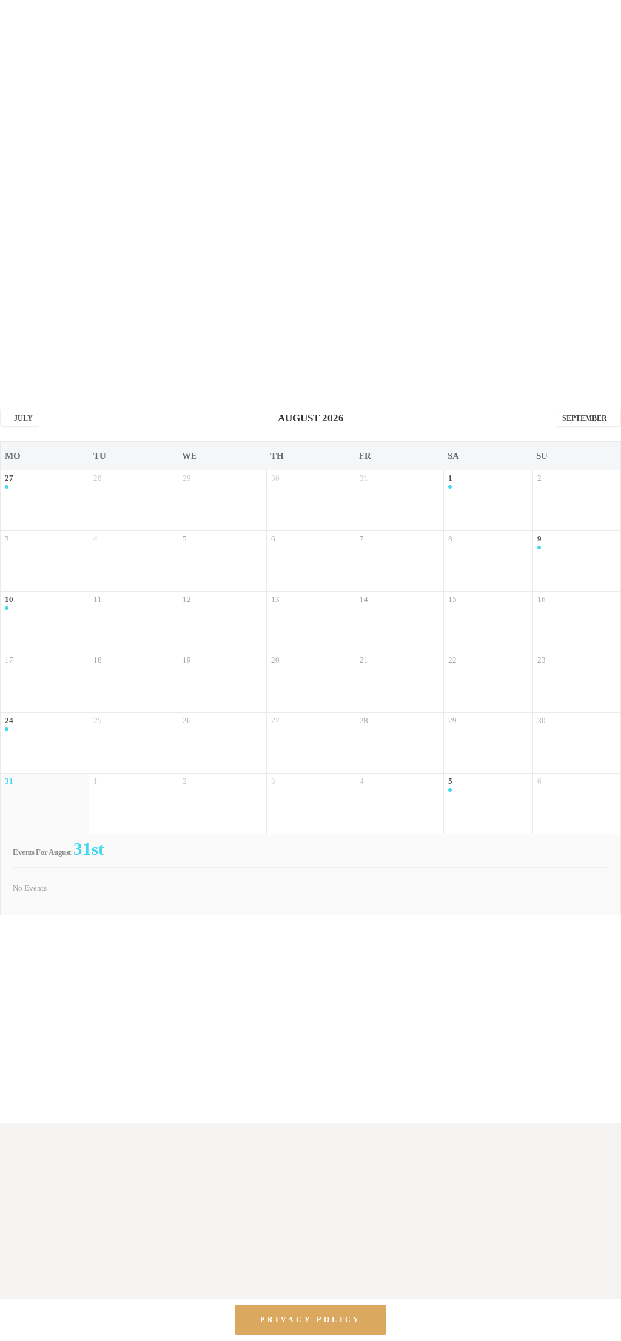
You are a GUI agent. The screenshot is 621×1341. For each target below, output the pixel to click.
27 (9, 478)
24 (9, 721)
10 (9, 599)
